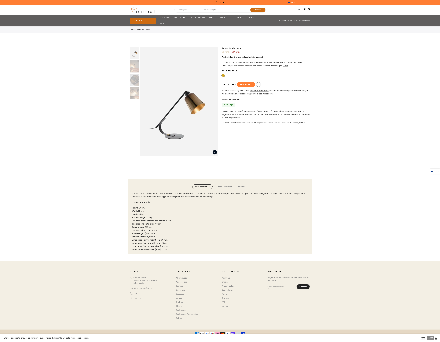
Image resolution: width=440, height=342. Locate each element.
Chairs (179, 306)
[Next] (214, 101)
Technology (181, 310)
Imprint (225, 282)
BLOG (251, 18)
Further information (224, 187)
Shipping (237, 57)
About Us (226, 278)
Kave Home (234, 99)
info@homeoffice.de (303, 21)
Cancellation (227, 290)
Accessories (181, 282)
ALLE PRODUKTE (198, 18)
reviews (241, 187)
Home (132, 30)
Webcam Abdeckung (259, 90)
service (225, 306)
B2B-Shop (240, 18)
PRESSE (212, 18)
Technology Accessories (187, 314)
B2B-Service (226, 18)
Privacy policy (228, 286)
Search (258, 10)
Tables (179, 318)
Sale (162, 24)
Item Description (202, 187)
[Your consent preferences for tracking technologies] (436, 338)
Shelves (179, 302)
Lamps (179, 298)
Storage (179, 286)
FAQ (224, 302)
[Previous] (144, 101)
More (285, 65)
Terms (225, 294)
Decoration (181, 290)
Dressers (180, 294)
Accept (431, 338)
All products (181, 278)
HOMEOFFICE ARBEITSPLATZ (172, 18)
